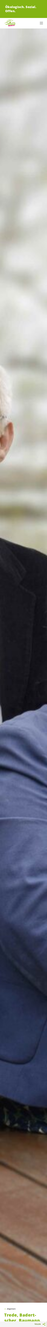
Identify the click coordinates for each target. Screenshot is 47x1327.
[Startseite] (10, 23)
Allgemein (11, 1309)
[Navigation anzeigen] (41, 23)
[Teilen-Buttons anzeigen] (44, 1324)
